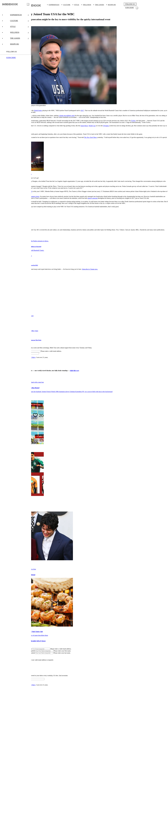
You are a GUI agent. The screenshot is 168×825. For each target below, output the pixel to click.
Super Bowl (84, 126)
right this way (74, 370)
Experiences (54, 4)
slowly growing (93, 198)
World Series (38, 110)
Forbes (133, 120)
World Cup (92, 126)
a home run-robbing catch (67, 115)
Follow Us (130, 4)
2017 (82, 110)
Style (76, 4)
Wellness (87, 4)
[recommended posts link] (56, 391)
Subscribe (129, 7)
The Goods (99, 4)
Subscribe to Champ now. (90, 269)
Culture (66, 4)
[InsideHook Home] (32, 5)
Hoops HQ (112, 4)
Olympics (106, 126)
